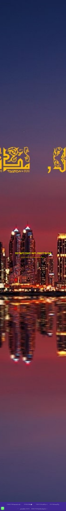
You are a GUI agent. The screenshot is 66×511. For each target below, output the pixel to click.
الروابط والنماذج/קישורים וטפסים (38, 508)
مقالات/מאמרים (27, 504)
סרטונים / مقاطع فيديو (24, 508)
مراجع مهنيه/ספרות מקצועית (13, 504)
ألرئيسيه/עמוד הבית (54, 504)
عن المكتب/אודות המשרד (41, 504)
